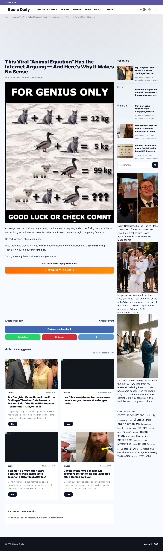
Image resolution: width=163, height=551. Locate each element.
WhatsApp (23, 337)
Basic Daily (19, 9)
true (152, 449)
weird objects (125, 455)
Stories (77, 9)
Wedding (153, 453)
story (133, 448)
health (120, 428)
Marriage (145, 436)
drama (139, 419)
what (135, 456)
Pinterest (59, 337)
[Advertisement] (81, 38)
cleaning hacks (129, 411)
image (144, 431)
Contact (111, 9)
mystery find (124, 443)
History (151, 428)
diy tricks (129, 420)
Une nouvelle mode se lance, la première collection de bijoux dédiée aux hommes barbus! (87, 473)
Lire (12, 424)
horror (119, 432)
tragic (146, 449)
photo (142, 443)
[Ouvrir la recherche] (155, 9)
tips (141, 449)
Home (7, 17)
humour (127, 432)
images (122, 435)
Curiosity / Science (46, 9)
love (138, 436)
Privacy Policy (93, 9)
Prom (149, 444)
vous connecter (27, 517)
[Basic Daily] (149, 9)
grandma (147, 424)
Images (15, 17)
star (126, 448)
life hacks (131, 436)
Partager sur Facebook (59, 329)
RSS (156, 544)
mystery (147, 440)
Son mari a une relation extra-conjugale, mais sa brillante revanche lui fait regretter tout (27, 473)
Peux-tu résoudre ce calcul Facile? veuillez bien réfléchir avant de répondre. (146, 148)
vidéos (125, 452)
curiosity (150, 415)
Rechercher (155, 165)
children (120, 411)
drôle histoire (126, 423)
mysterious (138, 440)
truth (119, 453)
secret (120, 449)
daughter (121, 420)
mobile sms (124, 439)
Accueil (148, 544)
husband (135, 432)
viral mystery (142, 452)
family (139, 423)
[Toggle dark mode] (143, 9)
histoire (142, 427)
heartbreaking (130, 428)
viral (131, 453)
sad (154, 444)
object (135, 444)
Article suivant (106, 320)
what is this (145, 455)
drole (148, 419)
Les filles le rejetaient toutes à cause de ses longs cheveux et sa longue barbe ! (87, 400)
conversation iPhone (130, 415)
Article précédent (14, 320)
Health (65, 9)
